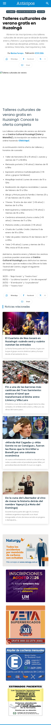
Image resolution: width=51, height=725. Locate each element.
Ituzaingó (11, 12)
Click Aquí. (24, 140)
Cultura (41, 12)
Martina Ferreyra (17, 53)
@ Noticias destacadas (26, 12)
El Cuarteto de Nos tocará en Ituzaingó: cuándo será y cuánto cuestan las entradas (25, 341)
